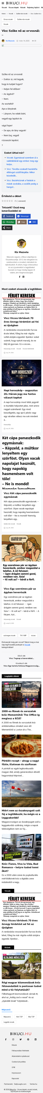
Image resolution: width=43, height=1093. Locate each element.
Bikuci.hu (13, 1089)
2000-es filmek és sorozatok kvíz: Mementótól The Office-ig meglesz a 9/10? (21, 715)
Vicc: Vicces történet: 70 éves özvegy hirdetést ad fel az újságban (21, 321)
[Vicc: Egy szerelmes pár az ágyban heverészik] (21, 560)
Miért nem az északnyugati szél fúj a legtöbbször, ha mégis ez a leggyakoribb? (21, 814)
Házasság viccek (9, 349)
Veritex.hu (33, 1084)
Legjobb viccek (9, 1022)
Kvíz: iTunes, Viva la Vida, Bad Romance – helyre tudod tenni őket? (20, 867)
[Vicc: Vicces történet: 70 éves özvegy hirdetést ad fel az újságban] (21, 303)
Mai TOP (31, 1017)
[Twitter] (20, 1039)
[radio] (3, 201)
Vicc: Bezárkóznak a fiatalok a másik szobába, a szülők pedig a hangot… (22, 183)
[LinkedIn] (35, 1039)
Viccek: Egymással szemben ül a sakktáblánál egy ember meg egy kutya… (22, 161)
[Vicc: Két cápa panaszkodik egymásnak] (21, 462)
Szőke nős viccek (23, 19)
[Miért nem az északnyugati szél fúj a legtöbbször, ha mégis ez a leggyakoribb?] (21, 794)
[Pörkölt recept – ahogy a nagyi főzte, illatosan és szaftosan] (21, 746)
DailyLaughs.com (20, 1084)
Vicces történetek (28, 349)
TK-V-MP (23, 635)
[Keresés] (41, 3)
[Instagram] (13, 1039)
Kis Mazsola (10, 41)
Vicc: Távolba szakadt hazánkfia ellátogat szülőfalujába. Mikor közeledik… (22, 172)
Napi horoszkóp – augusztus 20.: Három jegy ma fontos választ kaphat (21, 394)
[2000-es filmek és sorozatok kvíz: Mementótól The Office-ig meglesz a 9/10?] (21, 694)
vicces (33, 635)
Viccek (6, 24)
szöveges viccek (9, 635)
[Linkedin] (23, 277)
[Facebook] (20, 277)
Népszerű (7, 1017)
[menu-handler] (3, 3)
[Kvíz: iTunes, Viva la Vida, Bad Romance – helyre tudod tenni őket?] (21, 847)
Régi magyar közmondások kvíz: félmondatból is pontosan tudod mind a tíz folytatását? (21, 986)
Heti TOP (19, 1017)
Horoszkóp (7, 424)
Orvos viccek (8, 19)
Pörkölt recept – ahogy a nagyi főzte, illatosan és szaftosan (20, 762)
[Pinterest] (28, 1039)
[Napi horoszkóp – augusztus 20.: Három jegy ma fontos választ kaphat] (21, 373)
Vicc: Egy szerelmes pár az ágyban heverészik (20, 590)
